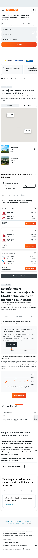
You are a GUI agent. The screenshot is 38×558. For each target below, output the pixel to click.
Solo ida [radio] (9, 105)
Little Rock (14, 147)
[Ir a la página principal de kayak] (12, 10)
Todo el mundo (27, 521)
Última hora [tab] (24, 195)
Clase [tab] (16, 491)
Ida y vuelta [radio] (27, 105)
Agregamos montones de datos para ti (15, 546)
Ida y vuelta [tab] (6, 195)
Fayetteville (14, 158)
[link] (19, 395)
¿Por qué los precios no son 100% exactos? (17, 549)
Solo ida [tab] (15, 195)
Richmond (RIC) (9, 504)
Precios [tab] (7, 316)
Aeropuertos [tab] (8, 491)
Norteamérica (10, 523)
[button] (3, 10)
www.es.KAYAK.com (10, 521)
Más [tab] (31, 316)
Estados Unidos (20, 523)
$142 (3, 15)
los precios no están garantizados (11, 537)
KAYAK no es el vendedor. (11, 542)
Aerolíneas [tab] (19, 316)
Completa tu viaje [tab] (26, 491)
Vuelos (19, 521)
